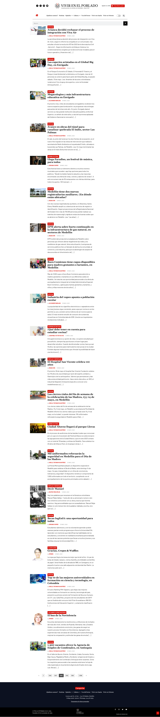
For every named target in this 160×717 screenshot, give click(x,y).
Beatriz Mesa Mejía (54, 492)
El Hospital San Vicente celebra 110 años (69, 363)
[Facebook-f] (37, 6)
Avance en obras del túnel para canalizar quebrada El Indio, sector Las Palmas (71, 129)
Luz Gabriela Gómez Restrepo (57, 612)
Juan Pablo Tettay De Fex (56, 335)
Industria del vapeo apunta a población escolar (71, 299)
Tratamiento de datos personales (80, 701)
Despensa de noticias (54, 326)
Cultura (76, 15)
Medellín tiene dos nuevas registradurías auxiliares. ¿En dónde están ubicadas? (69, 194)
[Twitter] (44, 6)
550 (72, 675)
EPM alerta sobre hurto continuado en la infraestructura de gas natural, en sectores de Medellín (71, 229)
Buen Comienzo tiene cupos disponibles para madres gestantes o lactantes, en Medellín (71, 265)
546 (50, 675)
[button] (123, 15)
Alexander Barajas (55, 100)
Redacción (52, 200)
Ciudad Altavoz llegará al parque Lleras (71, 426)
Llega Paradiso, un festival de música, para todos (70, 161)
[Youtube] (47, 6)
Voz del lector (85, 15)
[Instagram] (41, 6)
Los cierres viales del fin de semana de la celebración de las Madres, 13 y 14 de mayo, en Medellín (71, 397)
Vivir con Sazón (97, 15)
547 (56, 675)
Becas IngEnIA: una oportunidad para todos (70, 520)
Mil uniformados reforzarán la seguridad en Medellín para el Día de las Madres (70, 456)
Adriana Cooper (53, 165)
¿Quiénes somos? (52, 15)
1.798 (80, 675)
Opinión (68, 15)
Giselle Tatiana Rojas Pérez (57, 36)
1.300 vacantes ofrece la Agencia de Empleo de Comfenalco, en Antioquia (70, 646)
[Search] (125, 23)
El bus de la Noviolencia (62, 615)
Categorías (80, 688)
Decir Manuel (56, 488)
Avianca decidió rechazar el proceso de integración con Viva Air (71, 31)
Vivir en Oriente (108, 15)
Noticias (61, 15)
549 (67, 675)
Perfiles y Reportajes (54, 359)
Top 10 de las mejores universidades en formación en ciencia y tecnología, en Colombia (71, 580)
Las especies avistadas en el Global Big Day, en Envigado (70, 64)
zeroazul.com (124, 714)
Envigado (51, 59)
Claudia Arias (52, 548)
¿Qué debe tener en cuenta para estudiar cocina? (66, 331)
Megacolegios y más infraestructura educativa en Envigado (69, 96)
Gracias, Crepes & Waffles (63, 550)
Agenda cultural (53, 156)
